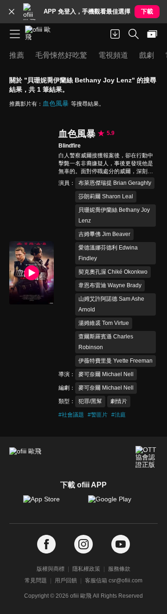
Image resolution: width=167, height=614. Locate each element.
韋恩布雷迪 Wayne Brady (109, 285)
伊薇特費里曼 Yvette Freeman (115, 361)
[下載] (115, 34)
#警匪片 (98, 415)
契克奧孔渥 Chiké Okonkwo (113, 272)
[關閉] (11, 11)
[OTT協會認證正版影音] (146, 457)
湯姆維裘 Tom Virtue (103, 323)
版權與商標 (50, 569)
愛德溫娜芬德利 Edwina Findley (108, 253)
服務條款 (119, 569)
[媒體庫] (152, 34)
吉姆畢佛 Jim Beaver (104, 234)
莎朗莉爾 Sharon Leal (105, 196)
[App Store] (51, 503)
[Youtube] (120, 544)
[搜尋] (133, 34)
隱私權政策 (86, 569)
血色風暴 (56, 103)
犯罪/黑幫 (90, 401)
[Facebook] (46, 544)
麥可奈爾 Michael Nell (106, 374)
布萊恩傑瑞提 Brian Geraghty (114, 183)
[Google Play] (116, 503)
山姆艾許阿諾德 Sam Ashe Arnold (111, 304)
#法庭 (118, 415)
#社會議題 (71, 415)
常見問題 (36, 580)
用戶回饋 (66, 580)
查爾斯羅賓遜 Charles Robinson (105, 342)
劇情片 (118, 401)
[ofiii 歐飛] (41, 34)
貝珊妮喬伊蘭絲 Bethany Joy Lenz (114, 215)
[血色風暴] (31, 272)
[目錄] (14, 34)
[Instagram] (83, 544)
